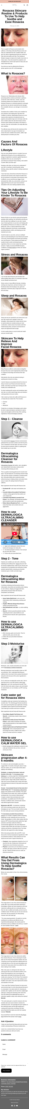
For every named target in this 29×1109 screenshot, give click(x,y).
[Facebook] (12, 1106)
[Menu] (1, 5)
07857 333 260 (9, 1086)
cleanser (12, 441)
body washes (12, 247)
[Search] (24, 5)
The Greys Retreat (16, 1099)
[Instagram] (14, 1106)
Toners (17, 563)
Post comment (6, 1070)
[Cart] (27, 5)
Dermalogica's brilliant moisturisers (13, 667)
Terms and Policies (14, 1102)
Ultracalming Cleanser (6, 465)
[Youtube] (17, 1106)
